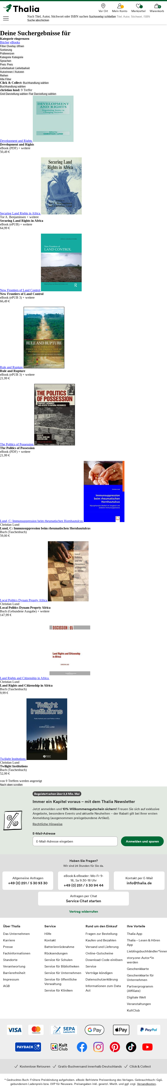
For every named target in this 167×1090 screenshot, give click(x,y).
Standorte (10, 960)
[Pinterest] (115, 1047)
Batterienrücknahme (59, 947)
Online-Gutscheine (99, 953)
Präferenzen (7, 53)
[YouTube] (147, 1047)
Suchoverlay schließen (102, 16)
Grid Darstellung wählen (14, 93)
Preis (3, 64)
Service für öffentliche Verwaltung (60, 981)
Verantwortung (14, 966)
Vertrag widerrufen (83, 911)
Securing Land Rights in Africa (20, 213)
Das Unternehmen (16, 934)
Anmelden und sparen (142, 841)
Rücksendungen (56, 953)
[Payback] (28, 1047)
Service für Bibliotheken (61, 966)
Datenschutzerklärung (102, 979)
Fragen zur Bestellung (101, 934)
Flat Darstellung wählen (42, 93)
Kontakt (50, 940)
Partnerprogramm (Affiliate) (140, 988)
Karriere (9, 940)
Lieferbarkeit (7, 68)
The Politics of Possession (17, 444)
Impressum (11, 979)
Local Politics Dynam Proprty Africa (24, 600)
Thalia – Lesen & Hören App (143, 942)
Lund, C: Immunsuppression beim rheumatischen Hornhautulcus (42, 521)
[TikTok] (131, 1047)
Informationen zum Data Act (103, 988)
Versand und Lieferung (102, 947)
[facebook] (82, 1047)
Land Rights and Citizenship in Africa (24, 678)
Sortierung (6, 49)
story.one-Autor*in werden (140, 960)
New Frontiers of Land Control (20, 290)
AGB (6, 986)
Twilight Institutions (13, 759)
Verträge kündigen (99, 973)
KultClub (133, 1010)
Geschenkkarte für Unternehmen (140, 977)
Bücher (4, 42)
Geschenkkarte (138, 969)
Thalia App (134, 934)
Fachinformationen (16, 953)
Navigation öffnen (6, 18)
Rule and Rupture (12, 367)
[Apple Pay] (121, 1030)
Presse (8, 947)
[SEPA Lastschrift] (64, 1030)
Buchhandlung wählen (36, 82)
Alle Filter (5, 79)
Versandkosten (146, 1084)
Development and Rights (16, 140)
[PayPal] (148, 1030)
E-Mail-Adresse (44, 833)
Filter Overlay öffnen (12, 46)
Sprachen (5, 60)
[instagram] (98, 1047)
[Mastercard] (36, 1030)
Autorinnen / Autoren (12, 71)
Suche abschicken (38, 20)
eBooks (15, 42)
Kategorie (5, 57)
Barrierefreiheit (14, 973)
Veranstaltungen (139, 1004)
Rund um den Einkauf (101, 926)
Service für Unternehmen (62, 973)
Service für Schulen (58, 960)
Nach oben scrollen (11, 784)
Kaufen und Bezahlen (101, 940)
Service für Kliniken (58, 990)
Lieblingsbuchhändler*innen (145, 951)
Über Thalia (11, 926)
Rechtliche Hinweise (48, 824)
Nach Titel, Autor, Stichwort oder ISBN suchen (57, 16)
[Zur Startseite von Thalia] (23, 8)
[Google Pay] (94, 1030)
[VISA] (14, 1030)
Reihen (4, 75)
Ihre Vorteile (136, 926)
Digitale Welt (136, 997)
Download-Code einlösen (104, 960)
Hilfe (47, 934)
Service (50, 926)
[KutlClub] (59, 1047)
